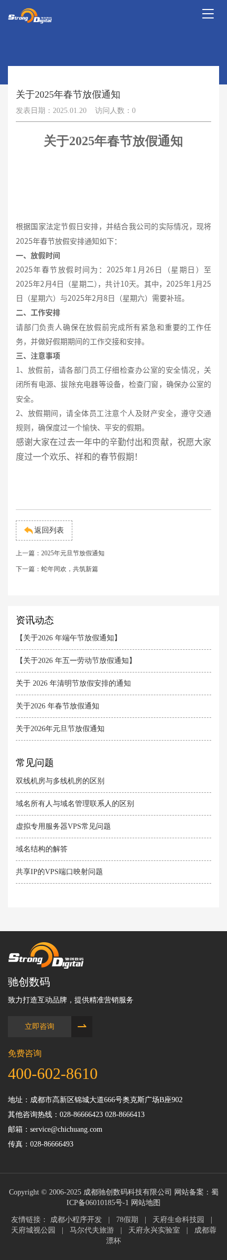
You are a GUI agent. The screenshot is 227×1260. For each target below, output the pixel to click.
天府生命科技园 (178, 1220)
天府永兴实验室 (154, 1230)
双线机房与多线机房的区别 (60, 781)
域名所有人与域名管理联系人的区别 (75, 804)
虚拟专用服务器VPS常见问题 (63, 826)
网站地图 (145, 1203)
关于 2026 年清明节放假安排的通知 (73, 683)
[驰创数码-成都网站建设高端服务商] (30, 16)
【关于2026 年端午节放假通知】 (68, 638)
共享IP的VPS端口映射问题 (59, 872)
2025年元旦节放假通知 (73, 553)
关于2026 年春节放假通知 (57, 706)
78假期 (127, 1220)
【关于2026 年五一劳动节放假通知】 (76, 661)
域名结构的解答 (42, 849)
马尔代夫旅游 (92, 1230)
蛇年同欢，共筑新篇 (69, 569)
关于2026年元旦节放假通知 (60, 729)
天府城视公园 (33, 1230)
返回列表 (49, 530)
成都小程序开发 (76, 1220)
